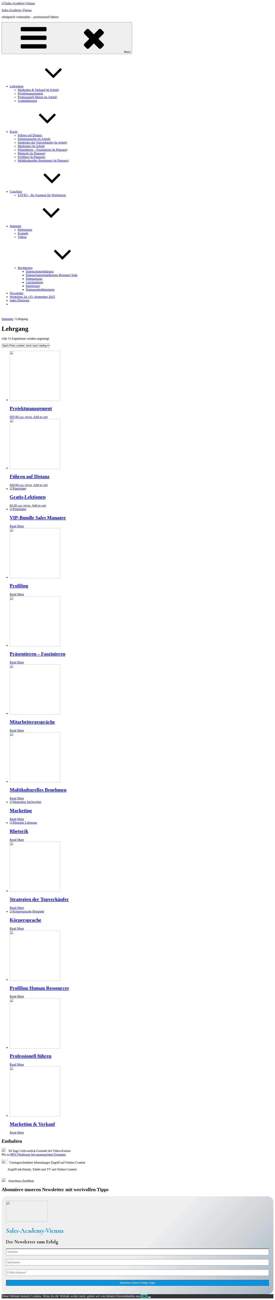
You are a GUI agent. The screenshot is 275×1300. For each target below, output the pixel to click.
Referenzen (25, 229)
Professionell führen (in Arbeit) (37, 97)
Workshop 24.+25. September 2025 (32, 296)
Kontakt (23, 233)
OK (144, 1296)
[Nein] (149, 1297)
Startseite (15, 226)
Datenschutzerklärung (40, 271)
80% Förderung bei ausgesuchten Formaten (38, 1154)
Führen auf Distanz (30, 135)
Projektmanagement (30, 93)
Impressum (33, 286)
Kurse (13, 131)
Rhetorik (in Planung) (31, 153)
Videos (22, 237)
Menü (127, 51)
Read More (17, 526)
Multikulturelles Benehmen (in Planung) (43, 160)
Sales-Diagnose (19, 300)
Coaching (16, 191)
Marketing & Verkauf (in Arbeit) (38, 90)
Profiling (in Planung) (31, 157)
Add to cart (40, 417)
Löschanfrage (34, 282)
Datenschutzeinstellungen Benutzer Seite (52, 275)
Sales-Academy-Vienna (17, 10)
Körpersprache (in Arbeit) (34, 139)
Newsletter (16, 293)
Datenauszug (34, 278)
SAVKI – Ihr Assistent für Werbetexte (42, 195)
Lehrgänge (16, 86)
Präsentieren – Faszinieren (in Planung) (42, 149)
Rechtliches (25, 268)
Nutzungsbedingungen (40, 289)
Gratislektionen (27, 100)
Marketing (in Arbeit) (31, 146)
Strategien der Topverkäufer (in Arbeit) (42, 142)
